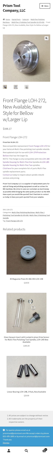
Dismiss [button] (6, 443)
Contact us (7, 174)
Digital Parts (16, 19)
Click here (7, 168)
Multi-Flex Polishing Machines (23, 212)
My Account (9, 451)
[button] (46, 38)
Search (26, 451)
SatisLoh (25, 19)
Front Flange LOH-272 (37, 146)
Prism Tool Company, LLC (14, 8)
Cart (40, 448)
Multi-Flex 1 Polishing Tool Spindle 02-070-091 (28, 22)
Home (8, 19)
